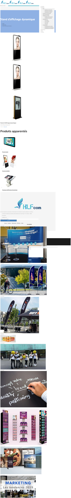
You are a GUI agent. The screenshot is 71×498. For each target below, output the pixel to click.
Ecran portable (6, 171)
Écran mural (5, 152)
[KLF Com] (16, 4)
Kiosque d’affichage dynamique (9, 190)
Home (3, 23)
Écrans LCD (4, 24)
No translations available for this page (35, 240)
